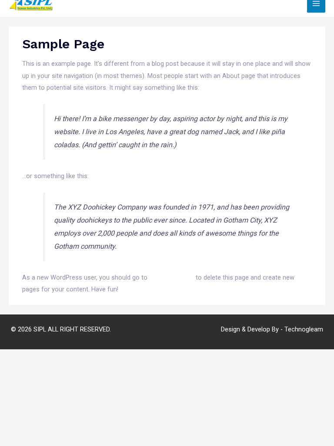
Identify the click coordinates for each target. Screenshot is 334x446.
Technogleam (303, 329)
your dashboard (171, 277)
